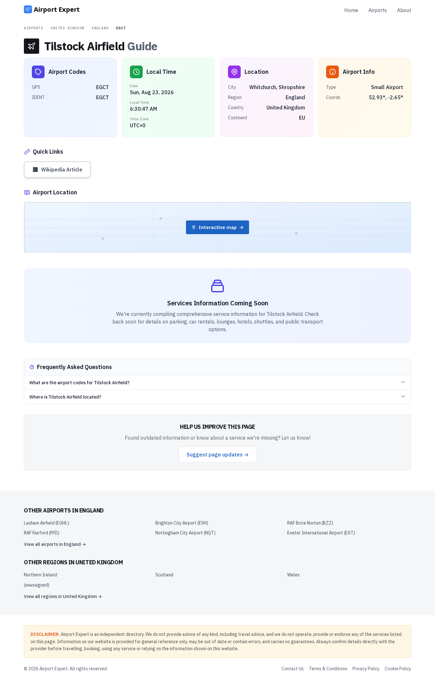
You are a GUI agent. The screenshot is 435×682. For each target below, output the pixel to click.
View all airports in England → (55, 544)
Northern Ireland (40, 575)
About (404, 10)
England (100, 28)
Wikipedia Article (61, 169)
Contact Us (293, 669)
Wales (293, 575)
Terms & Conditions (328, 669)
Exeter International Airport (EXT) (321, 533)
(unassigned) (36, 585)
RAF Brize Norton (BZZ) (310, 523)
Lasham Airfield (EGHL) (46, 523)
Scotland (164, 575)
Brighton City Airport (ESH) (181, 523)
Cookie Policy (398, 669)
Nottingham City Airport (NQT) (185, 533)
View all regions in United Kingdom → (63, 596)
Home (351, 10)
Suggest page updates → (218, 454)
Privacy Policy (366, 669)
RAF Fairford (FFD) (41, 533)
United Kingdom (67, 28)
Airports (377, 10)
